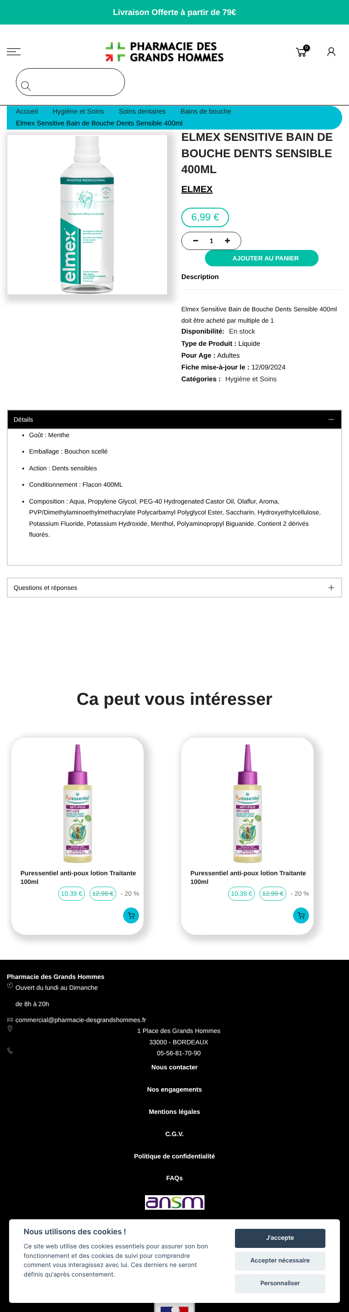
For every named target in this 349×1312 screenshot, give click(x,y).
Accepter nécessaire (280, 1260)
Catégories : (201, 379)
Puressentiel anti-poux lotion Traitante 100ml (78, 877)
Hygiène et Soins (251, 379)
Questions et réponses (45, 587)
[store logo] (174, 51)
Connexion (332, 51)
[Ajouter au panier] (131, 915)
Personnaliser (280, 1283)
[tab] (174, 588)
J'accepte (280, 1238)
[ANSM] (175, 1204)
